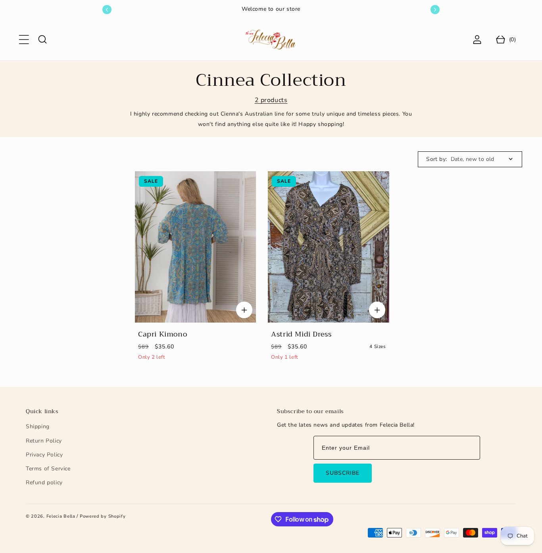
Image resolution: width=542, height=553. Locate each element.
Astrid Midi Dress (301, 334)
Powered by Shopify (103, 516)
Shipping (38, 426)
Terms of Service (48, 468)
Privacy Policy (44, 454)
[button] (24, 39)
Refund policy (44, 482)
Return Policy (44, 441)
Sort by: (436, 159)
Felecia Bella (60, 516)
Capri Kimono (162, 334)
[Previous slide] (106, 9)
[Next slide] (435, 9)
